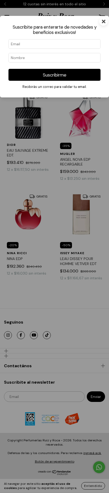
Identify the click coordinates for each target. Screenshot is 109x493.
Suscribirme (54, 75)
